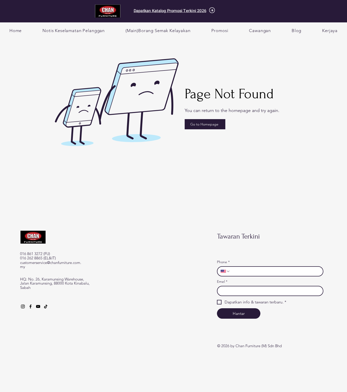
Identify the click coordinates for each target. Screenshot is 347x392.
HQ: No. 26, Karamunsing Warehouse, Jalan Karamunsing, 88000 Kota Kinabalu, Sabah (55, 283)
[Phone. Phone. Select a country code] (225, 271)
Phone (223, 262)
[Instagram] (22, 306)
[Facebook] (30, 306)
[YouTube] (38, 306)
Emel (222, 281)
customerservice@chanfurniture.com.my (50, 264)
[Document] (212, 10)
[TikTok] (45, 306)
